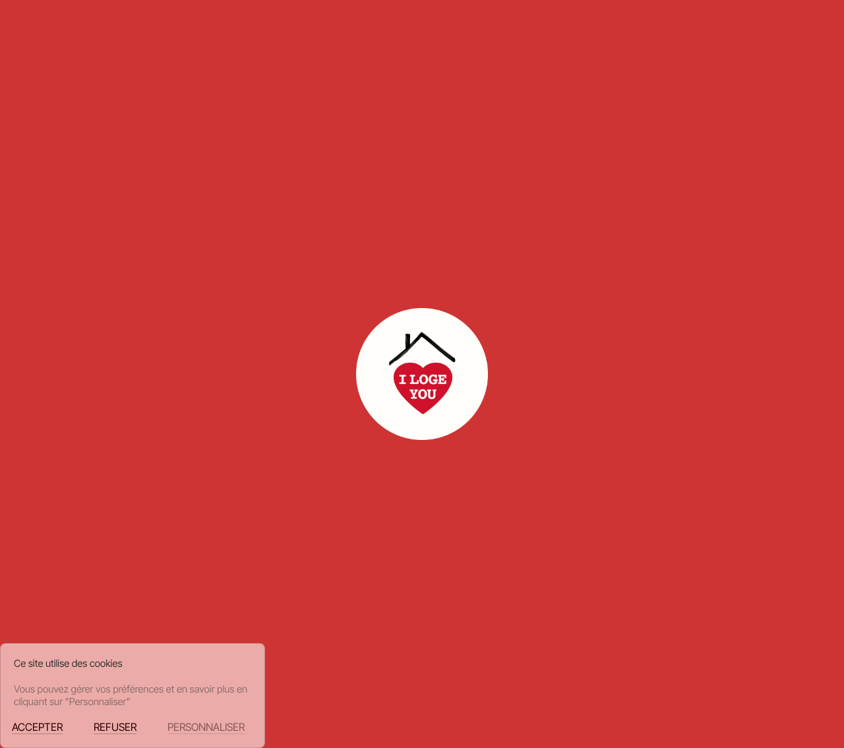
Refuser (115, 727)
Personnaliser (206, 727)
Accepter (37, 727)
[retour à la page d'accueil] (80, 42)
